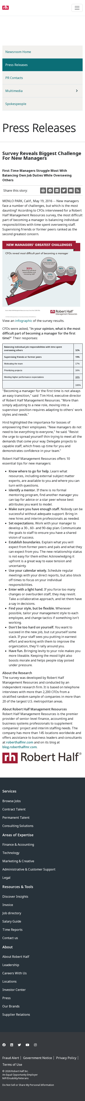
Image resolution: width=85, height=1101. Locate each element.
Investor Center (14, 990)
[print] (43, 190)
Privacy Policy (66, 1058)
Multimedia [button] (14, 91)
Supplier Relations (16, 1014)
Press (6, 998)
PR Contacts (14, 78)
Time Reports (12, 929)
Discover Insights (15, 896)
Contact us (10, 938)
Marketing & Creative (18, 861)
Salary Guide (11, 921)
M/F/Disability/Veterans (15, 1078)
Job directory (11, 913)
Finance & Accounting (18, 844)
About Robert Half (15, 956)
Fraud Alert (10, 1058)
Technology (10, 853)
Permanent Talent (15, 817)
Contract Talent (14, 809)
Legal (6, 877)
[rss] (78, 190)
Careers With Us (14, 973)
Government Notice (37, 1058)
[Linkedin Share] (57, 190)
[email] (71, 190)
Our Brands (11, 1006)
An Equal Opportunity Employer (20, 1074)
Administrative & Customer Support (28, 869)
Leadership (10, 965)
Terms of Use (12, 1064)
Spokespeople (15, 104)
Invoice (7, 905)
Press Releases (23, 64)
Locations (9, 981)
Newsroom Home (18, 52)
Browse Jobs (11, 801)
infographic (23, 321)
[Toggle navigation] (77, 8)
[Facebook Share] (50, 190)
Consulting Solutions (17, 826)
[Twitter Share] (64, 190)
